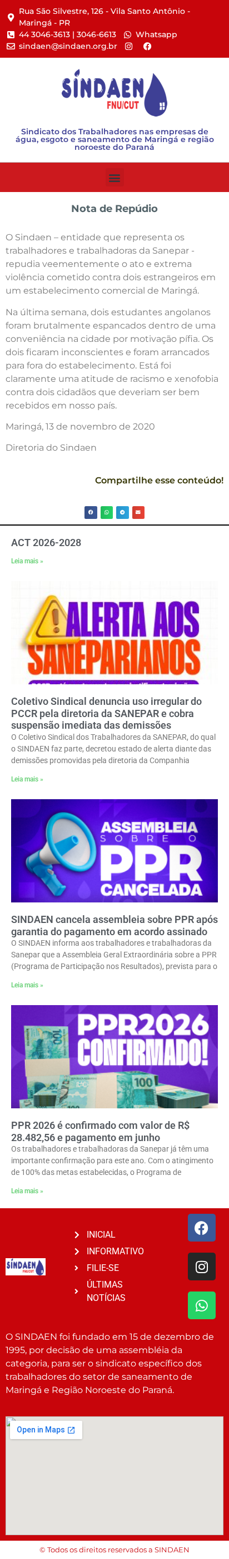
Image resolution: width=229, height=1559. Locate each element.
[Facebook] (202, 1228)
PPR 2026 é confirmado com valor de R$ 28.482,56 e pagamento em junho (100, 1131)
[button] (115, 177)
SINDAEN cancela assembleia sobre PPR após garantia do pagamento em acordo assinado (114, 925)
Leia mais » (27, 561)
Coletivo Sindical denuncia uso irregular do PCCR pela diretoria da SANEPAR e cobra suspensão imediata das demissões (106, 713)
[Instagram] (202, 1266)
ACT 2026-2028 (46, 542)
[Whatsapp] (202, 1305)
